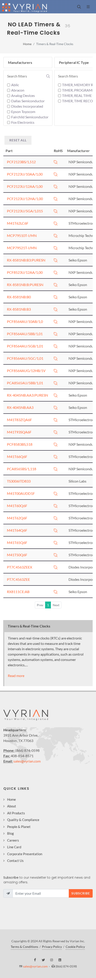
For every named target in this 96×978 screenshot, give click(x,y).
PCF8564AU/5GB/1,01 (25, 346)
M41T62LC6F (17, 223)
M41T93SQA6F (19, 432)
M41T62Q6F (17, 518)
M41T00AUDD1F (21, 493)
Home (27, 44)
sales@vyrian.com (27, 761)
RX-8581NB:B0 (19, 297)
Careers (13, 840)
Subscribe (80, 893)
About (11, 806)
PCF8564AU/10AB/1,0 (25, 321)
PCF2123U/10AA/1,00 (25, 174)
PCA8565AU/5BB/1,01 (25, 383)
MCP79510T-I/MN (22, 235)
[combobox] (28, 76)
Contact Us (15, 861)
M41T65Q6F (17, 542)
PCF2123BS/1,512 (21, 162)
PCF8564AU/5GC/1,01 (25, 358)
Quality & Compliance (23, 820)
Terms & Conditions (24, 947)
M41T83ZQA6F (19, 420)
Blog (10, 833)
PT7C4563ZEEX (19, 567)
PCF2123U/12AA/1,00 (25, 186)
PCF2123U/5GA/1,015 (25, 211)
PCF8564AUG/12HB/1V (26, 370)
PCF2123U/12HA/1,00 (25, 198)
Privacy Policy (52, 947)
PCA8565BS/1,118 (21, 469)
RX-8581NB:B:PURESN (25, 284)
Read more (16, 675)
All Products (16, 813)
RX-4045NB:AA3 (20, 407)
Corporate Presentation (24, 854)
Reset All (18, 140)
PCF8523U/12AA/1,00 (25, 272)
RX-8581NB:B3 (19, 309)
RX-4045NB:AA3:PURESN (27, 395)
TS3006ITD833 (19, 481)
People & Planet (19, 827)
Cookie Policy (75, 947)
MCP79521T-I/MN (22, 248)
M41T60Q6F (17, 506)
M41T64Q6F (17, 530)
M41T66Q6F (17, 456)
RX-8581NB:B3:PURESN (26, 260)
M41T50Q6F (17, 555)
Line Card (14, 847)
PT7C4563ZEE (18, 579)
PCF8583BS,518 (19, 444)
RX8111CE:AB (18, 591)
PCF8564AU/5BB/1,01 (25, 334)
